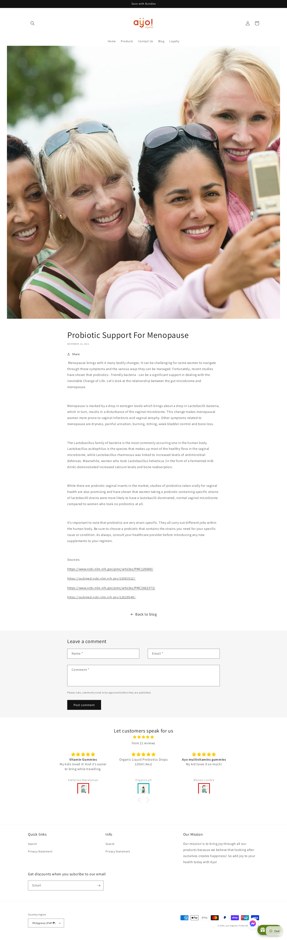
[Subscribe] (98, 885)
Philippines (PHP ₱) (44, 923)
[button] (32, 23)
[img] (143, 737)
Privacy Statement (40, 851)
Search (32, 844)
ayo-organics (232, 925)
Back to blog (146, 614)
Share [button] (76, 354)
